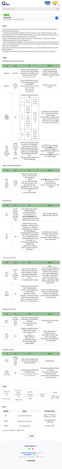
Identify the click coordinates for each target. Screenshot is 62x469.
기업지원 (48, 4)
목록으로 (32, 436)
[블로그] (29, 449)
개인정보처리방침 (31, 460)
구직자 (54, 4)
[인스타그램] (32, 449)
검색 (57, 8)
